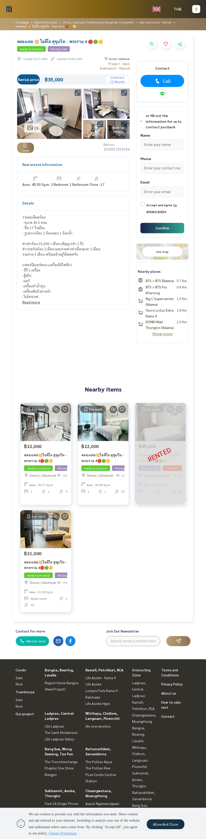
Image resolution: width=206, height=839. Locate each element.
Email (144, 182)
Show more (162, 333)
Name (145, 135)
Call (167, 81)
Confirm (162, 228)
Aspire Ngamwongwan (102, 803)
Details (28, 203)
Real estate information (42, 164)
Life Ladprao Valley (59, 739)
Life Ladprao (54, 726)
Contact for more (30, 631)
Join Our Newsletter (122, 631)
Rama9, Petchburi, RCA (104, 670)
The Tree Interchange (61, 761)
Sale (19, 677)
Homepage (22, 22)
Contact (168, 716)
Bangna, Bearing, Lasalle (138, 734)
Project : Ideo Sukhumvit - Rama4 (115, 65)
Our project (25, 713)
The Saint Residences (61, 732)
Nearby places (149, 271)
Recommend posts (46, 22)
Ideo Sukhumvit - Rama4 (156, 22)
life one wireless (98, 726)
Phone (145, 158)
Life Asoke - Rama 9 (100, 677)
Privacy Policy (172, 684)
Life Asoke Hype (97, 703)
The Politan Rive (97, 768)
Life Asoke (93, 684)
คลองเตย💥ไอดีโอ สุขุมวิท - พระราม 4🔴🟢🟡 (45, 458)
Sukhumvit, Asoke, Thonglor (140, 779)
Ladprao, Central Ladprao (139, 689)
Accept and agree (159, 205)
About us (168, 693)
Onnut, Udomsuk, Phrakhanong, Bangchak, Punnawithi (98, 22)
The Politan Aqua (98, 761)
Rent (19, 684)
